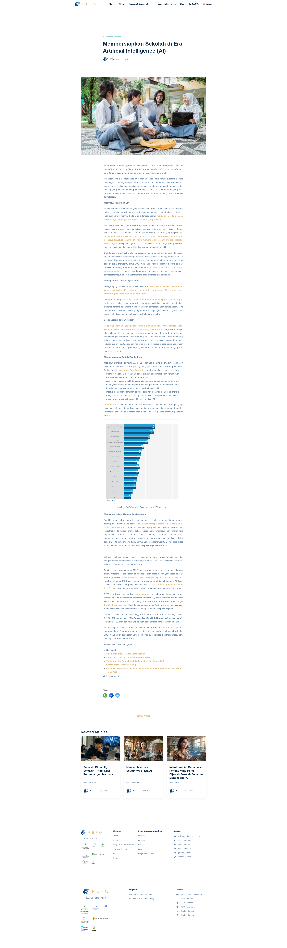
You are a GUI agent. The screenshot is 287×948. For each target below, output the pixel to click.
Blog (182, 4)
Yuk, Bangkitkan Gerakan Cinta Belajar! (125, 654)
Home (112, 4)
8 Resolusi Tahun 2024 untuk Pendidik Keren (128, 657)
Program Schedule (146, 854)
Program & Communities (139, 4)
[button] (106, 695)
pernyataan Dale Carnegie (131, 370)
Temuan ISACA (111, 404)
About (122, 4)
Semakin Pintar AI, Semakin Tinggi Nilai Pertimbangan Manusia (98, 771)
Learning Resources (167, 4)
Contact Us (194, 4)
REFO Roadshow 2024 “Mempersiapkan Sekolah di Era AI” (152, 577)
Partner (141, 849)
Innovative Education (112, 37)
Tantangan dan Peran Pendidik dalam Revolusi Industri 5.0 (135, 661)
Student (141, 836)
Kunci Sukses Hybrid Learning (121, 665)
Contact (116, 858)
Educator (142, 840)
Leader (141, 845)
